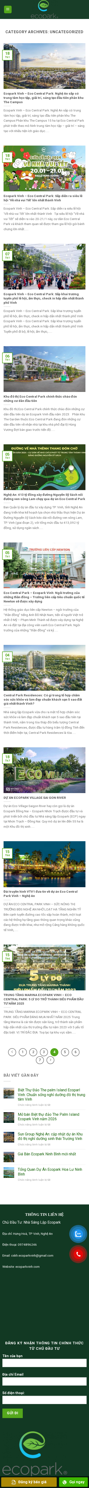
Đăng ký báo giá (32, 1482)
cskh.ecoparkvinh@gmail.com (31, 1255)
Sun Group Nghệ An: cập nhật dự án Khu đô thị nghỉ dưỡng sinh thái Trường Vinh (50, 1136)
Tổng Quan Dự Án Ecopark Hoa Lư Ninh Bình (50, 1171)
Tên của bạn (12, 1356)
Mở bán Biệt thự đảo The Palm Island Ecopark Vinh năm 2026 (48, 1116)
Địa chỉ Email (12, 1375)
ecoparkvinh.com (27, 1266)
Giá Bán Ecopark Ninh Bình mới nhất (47, 1154)
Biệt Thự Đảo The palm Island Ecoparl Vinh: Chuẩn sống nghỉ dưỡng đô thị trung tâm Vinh (51, 1094)
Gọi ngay (76, 1482)
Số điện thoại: (13, 1393)
